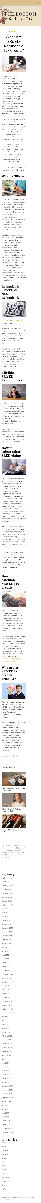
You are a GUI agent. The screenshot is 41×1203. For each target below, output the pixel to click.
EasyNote (25, 1197)
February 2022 (7, 966)
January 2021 (6, 997)
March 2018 (6, 1121)
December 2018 (7, 1086)
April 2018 (5, 1117)
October (5, 1181)
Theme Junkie (6, 1199)
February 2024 (7, 886)
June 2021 (5, 986)
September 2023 (7, 905)
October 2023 (7, 901)
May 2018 (5, 1113)
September (5, 1189)
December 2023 (7, 893)
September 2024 (7, 878)
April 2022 (5, 959)
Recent (4, 1185)
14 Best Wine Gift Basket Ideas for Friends (13, 831)
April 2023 (5, 913)
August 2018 (6, 1101)
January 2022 (6, 970)
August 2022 (6, 943)
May (3, 1173)
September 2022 (7, 939)
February (5, 1154)
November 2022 (7, 932)
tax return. (14, 481)
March (4, 1169)
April (3, 1143)
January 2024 (6, 889)
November (5, 1177)
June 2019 (5, 1063)
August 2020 (6, 1013)
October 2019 (7, 1047)
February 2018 (7, 1124)
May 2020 (5, 1024)
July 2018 (5, 1105)
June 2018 (5, 1109)
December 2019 (7, 1044)
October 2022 (7, 936)
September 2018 (7, 1098)
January (4, 1158)
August (12, 32)
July (3, 1162)
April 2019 (5, 1071)
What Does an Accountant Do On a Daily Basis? (14, 789)
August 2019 (6, 1055)
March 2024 (6, 882)
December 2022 (7, 928)
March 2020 (6, 1032)
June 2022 (5, 951)
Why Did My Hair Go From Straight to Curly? (11, 810)
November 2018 (7, 1090)
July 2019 (5, 1059)
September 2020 (7, 1009)
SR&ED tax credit (12, 321)
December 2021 (7, 974)
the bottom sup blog (14, 1197)
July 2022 (5, 947)
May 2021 (5, 990)
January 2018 (6, 1128)
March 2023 (6, 916)
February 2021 (7, 993)
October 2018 (7, 1094)
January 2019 (6, 1082)
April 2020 (5, 1028)
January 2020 (6, 1040)
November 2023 (7, 897)
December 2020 (7, 1001)
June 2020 (5, 1020)
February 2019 (7, 1078)
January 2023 (6, 924)
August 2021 (6, 978)
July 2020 (5, 1017)
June (3, 1166)
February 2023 (7, 920)
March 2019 (6, 1074)
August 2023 (6, 909)
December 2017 (7, 1132)
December (5, 1150)
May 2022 (5, 955)
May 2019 (5, 1067)
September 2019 (7, 1051)
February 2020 (7, 1036)
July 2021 (5, 982)
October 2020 (7, 1005)
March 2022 (6, 963)
